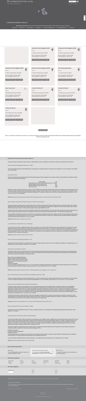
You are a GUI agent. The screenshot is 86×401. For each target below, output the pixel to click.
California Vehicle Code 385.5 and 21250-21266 (22, 257)
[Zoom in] (84, 16)
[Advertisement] (43, 38)
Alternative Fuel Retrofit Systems (25, 315)
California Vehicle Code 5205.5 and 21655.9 (21, 241)
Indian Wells (45, 383)
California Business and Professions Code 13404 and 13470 (47, 219)
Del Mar (21, 385)
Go (77, 1)
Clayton (21, 383)
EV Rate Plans (58, 301)
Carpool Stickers (27, 239)
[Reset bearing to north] (84, 20)
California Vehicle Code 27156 (45, 323)
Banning (10, 384)
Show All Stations (43, 152)
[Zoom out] (84, 18)
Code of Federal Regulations (45, 252)
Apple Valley (11, 383)
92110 (56, 395)
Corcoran (22, 384)
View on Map (59, 60)
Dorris (33, 383)
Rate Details (10, 192)
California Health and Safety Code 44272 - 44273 (23, 292)
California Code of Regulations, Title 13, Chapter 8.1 (45, 292)
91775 (33, 395)
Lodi (44, 385)
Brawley (10, 385)
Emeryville (34, 384)
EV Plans (30, 266)
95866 (33, 392)
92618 (33, 394)
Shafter (68, 383)
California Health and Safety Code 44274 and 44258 (23, 362)
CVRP (63, 360)
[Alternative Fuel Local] (8, 2)
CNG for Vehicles (66, 301)
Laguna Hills (45, 384)
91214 (56, 392)
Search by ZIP (11, 392)
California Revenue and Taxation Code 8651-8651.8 (23, 219)
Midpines (57, 384)
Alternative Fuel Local (21, 2)
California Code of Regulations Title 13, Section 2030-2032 (25, 323)
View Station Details (50, 60)
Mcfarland (57, 383)
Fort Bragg (34, 385)
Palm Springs (57, 385)
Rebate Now (70, 345)
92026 (56, 394)
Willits (68, 385)
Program (51, 288)
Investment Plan (28, 287)
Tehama (68, 384)
